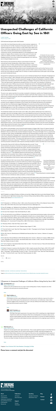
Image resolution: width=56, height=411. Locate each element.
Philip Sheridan (33, 273)
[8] (1, 233)
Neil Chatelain (23, 273)
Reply (5, 292)
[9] (1, 237)
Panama (27, 273)
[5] (1, 223)
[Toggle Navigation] (53, 6)
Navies (25, 270)
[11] (2, 248)
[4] (1, 214)
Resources (3, 404)
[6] (1, 226)
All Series (17, 395)
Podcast (42, 396)
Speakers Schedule (33, 395)
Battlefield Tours (33, 397)
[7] (1, 229)
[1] (1, 203)
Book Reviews (18, 397)
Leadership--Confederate (9, 270)
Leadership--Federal (19, 270)
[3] (1, 211)
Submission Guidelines (6, 399)
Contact (42, 399)
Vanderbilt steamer (44, 273)
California (7, 273)
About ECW (4, 395)
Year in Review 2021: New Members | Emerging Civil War (20, 346)
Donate (16, 403)
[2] (1, 207)
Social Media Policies (6, 400)
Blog (41, 393)
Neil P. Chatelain (5, 37)
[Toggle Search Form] (53, 4)
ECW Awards (4, 402)
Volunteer (17, 404)
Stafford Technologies (10, 390)
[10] (2, 243)
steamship (38, 273)
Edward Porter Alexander (14, 273)
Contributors (4, 397)
